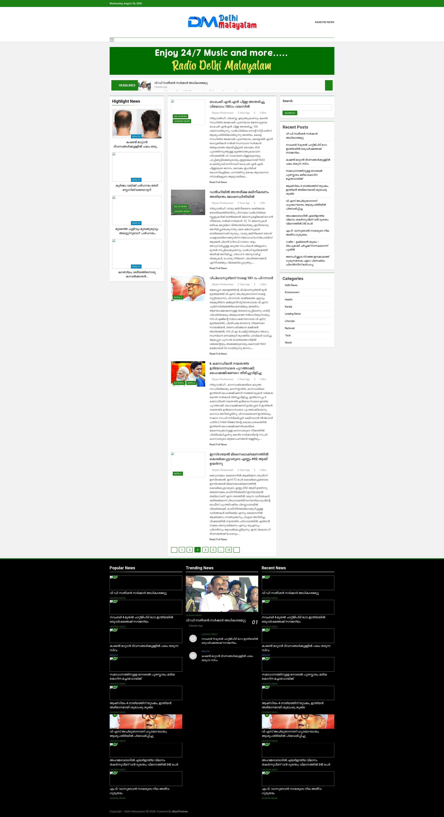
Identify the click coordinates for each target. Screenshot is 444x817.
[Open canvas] (112, 40)
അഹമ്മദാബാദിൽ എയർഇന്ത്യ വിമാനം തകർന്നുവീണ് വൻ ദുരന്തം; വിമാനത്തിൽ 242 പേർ (307, 219)
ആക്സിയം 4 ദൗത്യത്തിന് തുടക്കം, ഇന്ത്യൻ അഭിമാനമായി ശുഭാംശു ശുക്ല (307, 189)
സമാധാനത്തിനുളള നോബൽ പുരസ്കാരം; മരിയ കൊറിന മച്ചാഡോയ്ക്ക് (304, 174)
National (179, 383)
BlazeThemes (180, 811)
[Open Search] (333, 39)
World (191, 383)
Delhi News (180, 116)
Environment (292, 292)
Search (288, 101)
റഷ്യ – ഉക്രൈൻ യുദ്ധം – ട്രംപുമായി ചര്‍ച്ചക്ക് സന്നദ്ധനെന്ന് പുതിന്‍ (307, 245)
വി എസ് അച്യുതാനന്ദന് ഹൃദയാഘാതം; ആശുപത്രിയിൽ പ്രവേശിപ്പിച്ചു (306, 204)
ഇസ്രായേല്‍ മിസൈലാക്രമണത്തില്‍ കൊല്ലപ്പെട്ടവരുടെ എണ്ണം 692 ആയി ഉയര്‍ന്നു (239, 459)
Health (136, 136)
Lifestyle (290, 321)
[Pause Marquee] (329, 85)
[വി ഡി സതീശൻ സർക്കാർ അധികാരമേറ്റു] (144, 87)
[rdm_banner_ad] (222, 61)
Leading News (182, 121)
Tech (288, 335)
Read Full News (218, 182)
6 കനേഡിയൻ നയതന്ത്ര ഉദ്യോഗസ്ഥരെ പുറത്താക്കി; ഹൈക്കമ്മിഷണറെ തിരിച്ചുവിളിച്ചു (236, 368)
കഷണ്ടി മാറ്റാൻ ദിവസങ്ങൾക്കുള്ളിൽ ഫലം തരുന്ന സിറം (136, 146)
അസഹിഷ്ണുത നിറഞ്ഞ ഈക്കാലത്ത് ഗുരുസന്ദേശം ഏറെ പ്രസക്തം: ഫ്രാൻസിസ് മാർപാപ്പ (307, 260)
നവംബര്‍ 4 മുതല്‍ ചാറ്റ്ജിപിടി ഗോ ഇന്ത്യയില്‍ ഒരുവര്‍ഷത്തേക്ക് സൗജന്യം (306, 148)
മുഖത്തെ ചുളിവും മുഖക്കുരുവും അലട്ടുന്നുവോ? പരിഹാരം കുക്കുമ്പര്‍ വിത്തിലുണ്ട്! (136, 233)
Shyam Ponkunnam (222, 112)
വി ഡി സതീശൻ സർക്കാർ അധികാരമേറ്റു (181, 82)
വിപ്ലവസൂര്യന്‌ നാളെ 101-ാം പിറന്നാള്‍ (241, 278)
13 (228, 549)
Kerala (178, 297)
